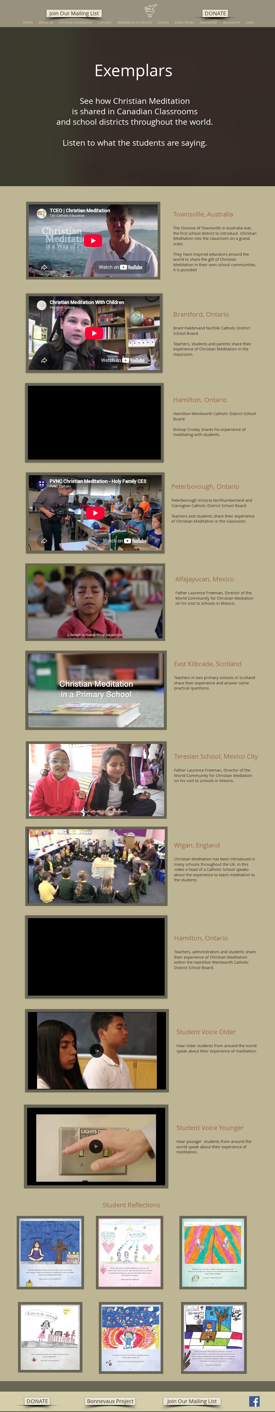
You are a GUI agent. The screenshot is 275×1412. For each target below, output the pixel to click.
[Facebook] (254, 1401)
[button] (159, 1084)
